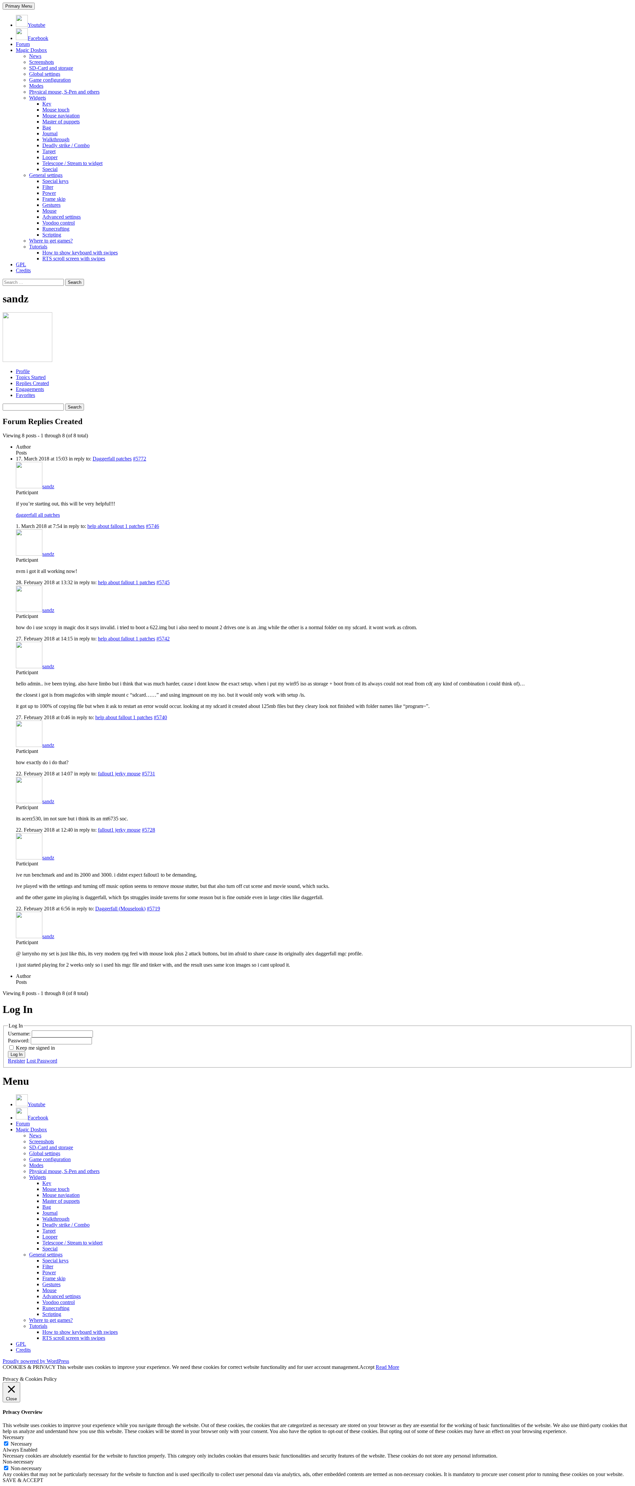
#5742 (163, 638)
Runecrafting (55, 229)
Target (49, 151)
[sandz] (27, 360)
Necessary (21, 1444)
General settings (46, 175)
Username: (20, 1033)
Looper (50, 157)
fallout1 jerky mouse (119, 773)
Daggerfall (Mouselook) (120, 908)
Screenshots (41, 62)
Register (16, 1061)
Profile (23, 371)
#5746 (152, 526)
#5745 (163, 582)
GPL (21, 264)
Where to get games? (51, 240)
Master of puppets (61, 121)
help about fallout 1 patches (116, 526)
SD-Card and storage (51, 68)
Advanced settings (61, 217)
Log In (16, 1054)
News (35, 56)
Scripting (51, 235)
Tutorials (38, 246)
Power (49, 193)
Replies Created (32, 383)
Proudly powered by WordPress (36, 1361)
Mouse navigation (61, 115)
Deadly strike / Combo (66, 145)
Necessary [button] (13, 1437)
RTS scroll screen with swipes (73, 258)
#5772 (139, 458)
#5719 (153, 908)
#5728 (148, 830)
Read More (387, 1367)
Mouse (49, 211)
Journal (50, 133)
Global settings (44, 74)
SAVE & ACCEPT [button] (23, 1480)
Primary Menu (18, 6)
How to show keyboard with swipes (80, 252)
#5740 (160, 717)
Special (50, 169)
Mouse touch (55, 109)
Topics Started (31, 377)
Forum (23, 44)
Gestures (51, 205)
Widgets (37, 98)
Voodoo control (58, 223)
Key (46, 104)
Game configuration (50, 80)
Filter (47, 187)
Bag (46, 127)
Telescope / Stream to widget (72, 163)
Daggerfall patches (112, 458)
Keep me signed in (35, 1048)
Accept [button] (367, 1367)
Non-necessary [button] (18, 1461)
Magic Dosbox (31, 50)
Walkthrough (55, 139)
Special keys (55, 181)
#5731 (148, 773)
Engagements (30, 389)
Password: (19, 1040)
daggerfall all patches (38, 515)
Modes (36, 86)
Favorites (25, 395)
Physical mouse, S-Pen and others (64, 92)
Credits (23, 270)
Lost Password (41, 1061)
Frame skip (53, 199)
